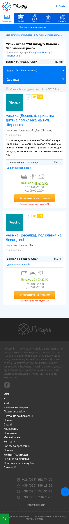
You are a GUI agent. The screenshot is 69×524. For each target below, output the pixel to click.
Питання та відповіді (16, 458)
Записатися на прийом (34, 198)
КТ (5, 398)
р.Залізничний (13, 135)
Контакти (9, 441)
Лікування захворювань (18, 415)
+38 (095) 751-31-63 (37, 491)
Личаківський (13, 55)
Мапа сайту (11, 428)
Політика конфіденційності (20, 463)
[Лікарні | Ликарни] (34, 329)
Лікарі (34, 21)
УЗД (6, 402)
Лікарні (21, 21)
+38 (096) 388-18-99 (37, 485)
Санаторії (10, 467)
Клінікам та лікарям (16, 407)
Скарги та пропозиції (17, 445)
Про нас (9, 450)
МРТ (6, 394)
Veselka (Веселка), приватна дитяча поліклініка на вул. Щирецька (30, 120)
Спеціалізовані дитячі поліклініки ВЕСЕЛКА (34, 89)
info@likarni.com (36, 504)
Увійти (8, 454)
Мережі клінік (12, 437)
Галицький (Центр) (39, 52)
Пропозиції (10, 433)
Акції (48, 21)
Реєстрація (21, 454)
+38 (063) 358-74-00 (37, 479)
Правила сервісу (14, 411)
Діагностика (7, 21)
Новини (8, 420)
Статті (8, 424)
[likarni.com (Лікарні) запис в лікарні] (15, 6)
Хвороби (62, 21)
